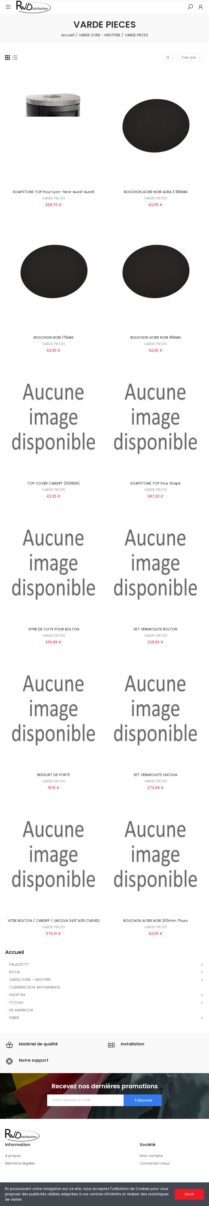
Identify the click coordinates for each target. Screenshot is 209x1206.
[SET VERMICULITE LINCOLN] (155, 710)
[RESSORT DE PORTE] (53, 710)
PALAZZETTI (19, 964)
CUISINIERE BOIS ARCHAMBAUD (34, 987)
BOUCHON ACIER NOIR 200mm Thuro (155, 920)
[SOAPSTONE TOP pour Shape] (155, 418)
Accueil (14, 952)
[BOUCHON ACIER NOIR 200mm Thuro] (155, 856)
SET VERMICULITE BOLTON (155, 629)
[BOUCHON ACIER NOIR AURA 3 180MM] (155, 127)
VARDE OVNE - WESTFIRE (30, 979)
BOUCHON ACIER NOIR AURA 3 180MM (155, 191)
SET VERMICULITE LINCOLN (155, 774)
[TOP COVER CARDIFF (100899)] (53, 418)
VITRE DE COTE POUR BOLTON (53, 629)
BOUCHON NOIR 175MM (53, 337)
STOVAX (16, 1002)
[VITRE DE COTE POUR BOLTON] (53, 564)
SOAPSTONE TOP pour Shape (155, 483)
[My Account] (200, 7)
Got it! (189, 1194)
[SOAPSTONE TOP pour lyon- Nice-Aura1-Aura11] (53, 127)
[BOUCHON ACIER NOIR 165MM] (155, 273)
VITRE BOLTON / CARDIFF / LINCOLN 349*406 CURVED (54, 920)
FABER (14, 1017)
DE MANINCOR (21, 1010)
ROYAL (14, 972)
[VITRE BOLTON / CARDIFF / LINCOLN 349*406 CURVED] (53, 856)
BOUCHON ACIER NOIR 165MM (155, 337)
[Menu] (8, 7)
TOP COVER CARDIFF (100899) (53, 483)
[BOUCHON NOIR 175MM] (53, 273)
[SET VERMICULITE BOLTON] (155, 564)
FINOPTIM (17, 994)
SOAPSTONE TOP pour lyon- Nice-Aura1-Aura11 (53, 191)
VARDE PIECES (53, 198)
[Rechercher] (190, 6)
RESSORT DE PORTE (53, 774)
